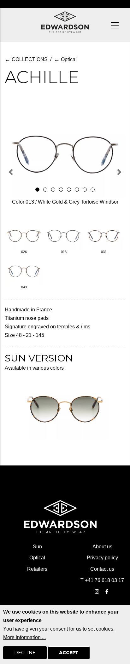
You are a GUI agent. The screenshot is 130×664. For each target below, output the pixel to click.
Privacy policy (102, 557)
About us (102, 546)
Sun (37, 546)
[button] (11, 172)
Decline (25, 652)
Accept (69, 652)
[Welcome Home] (65, 22)
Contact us (102, 569)
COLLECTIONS (26, 59)
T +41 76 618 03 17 (102, 580)
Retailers (37, 569)
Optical (65, 59)
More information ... (24, 637)
